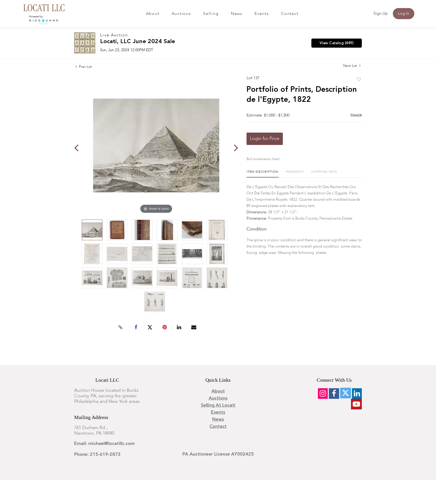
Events (262, 14)
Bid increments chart (263, 159)
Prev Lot (85, 67)
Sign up (380, 14)
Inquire (356, 114)
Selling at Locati (218, 405)
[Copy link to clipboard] (121, 327)
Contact (289, 14)
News (236, 14)
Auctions (181, 14)
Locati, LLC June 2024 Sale (137, 42)
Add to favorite (359, 79)
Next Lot (350, 66)
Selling (211, 14)
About (152, 14)
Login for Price (264, 138)
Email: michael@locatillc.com (104, 443)
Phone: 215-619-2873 (97, 454)
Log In (403, 14)
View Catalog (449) (336, 43)
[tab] (263, 173)
